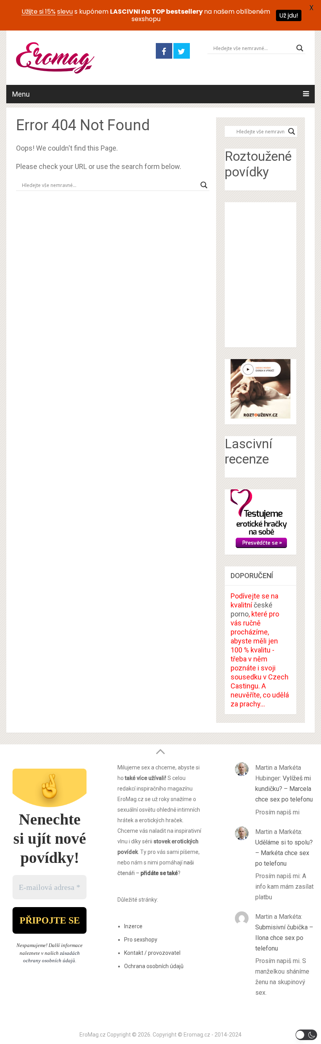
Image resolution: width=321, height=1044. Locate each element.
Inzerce (133, 926)
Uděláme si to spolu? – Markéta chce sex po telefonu (284, 853)
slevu (65, 11)
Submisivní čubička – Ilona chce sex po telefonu (284, 938)
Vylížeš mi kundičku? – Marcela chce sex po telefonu (284, 788)
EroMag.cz (92, 1034)
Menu (21, 94)
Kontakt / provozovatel (152, 953)
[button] (306, 1035)
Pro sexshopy (140, 939)
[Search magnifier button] (299, 48)
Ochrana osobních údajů (154, 966)
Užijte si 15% (39, 11)
